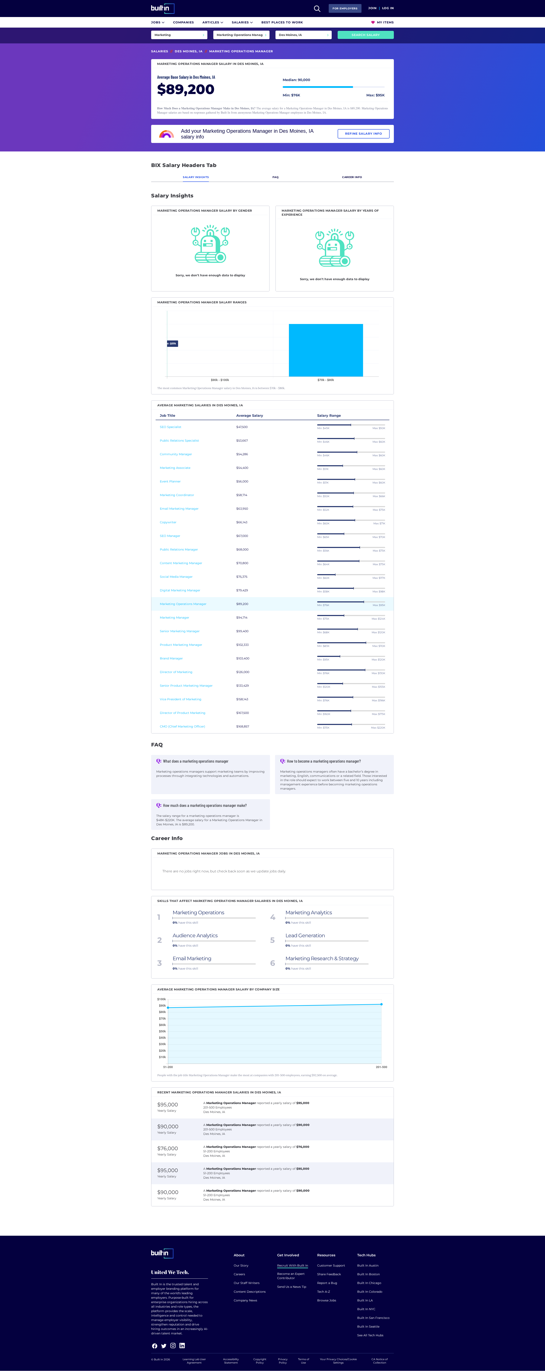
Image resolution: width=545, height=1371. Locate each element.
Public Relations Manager (179, 549)
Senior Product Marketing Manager (186, 686)
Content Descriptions (250, 1292)
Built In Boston (368, 1274)
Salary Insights (196, 177)
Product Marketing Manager (181, 645)
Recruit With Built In (292, 1265)
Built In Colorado (369, 1292)
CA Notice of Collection (379, 1361)
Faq (275, 177)
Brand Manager (171, 658)
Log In (388, 8)
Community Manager (176, 454)
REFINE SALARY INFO (363, 134)
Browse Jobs (326, 1300)
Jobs (156, 22)
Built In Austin (368, 1265)
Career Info (352, 177)
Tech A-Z (323, 1292)
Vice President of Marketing (180, 699)
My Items (385, 22)
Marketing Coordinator (177, 495)
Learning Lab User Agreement (194, 1361)
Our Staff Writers (247, 1283)
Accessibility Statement (231, 1361)
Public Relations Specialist (179, 440)
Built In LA (365, 1300)
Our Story (241, 1265)
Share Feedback (329, 1274)
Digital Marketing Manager (180, 590)
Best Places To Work (282, 22)
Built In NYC (366, 1309)
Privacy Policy (283, 1361)
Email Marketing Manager (179, 509)
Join (372, 8)
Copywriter (168, 522)
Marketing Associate (175, 468)
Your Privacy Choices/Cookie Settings (338, 1361)
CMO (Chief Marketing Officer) (182, 726)
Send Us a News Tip (291, 1287)
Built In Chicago (369, 1283)
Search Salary (366, 35)
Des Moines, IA (189, 51)
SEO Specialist (170, 427)
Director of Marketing (176, 672)
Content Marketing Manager (181, 563)
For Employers (345, 8)
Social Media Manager (176, 577)
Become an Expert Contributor (291, 1276)
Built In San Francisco (373, 1318)
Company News (245, 1300)
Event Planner (170, 481)
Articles (211, 22)
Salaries (241, 22)
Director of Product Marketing (182, 713)
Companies (183, 22)
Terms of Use (303, 1361)
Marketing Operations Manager (183, 604)
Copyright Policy (259, 1361)
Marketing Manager (174, 617)
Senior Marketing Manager (180, 631)
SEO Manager (170, 536)
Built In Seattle (368, 1326)
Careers (239, 1274)
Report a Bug (327, 1283)
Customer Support (331, 1265)
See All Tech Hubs (370, 1335)
